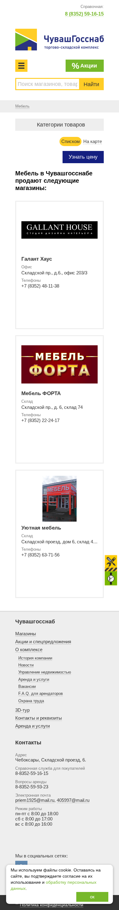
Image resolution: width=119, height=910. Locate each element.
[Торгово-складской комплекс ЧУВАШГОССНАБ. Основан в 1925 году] (59, 39)
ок (92, 896)
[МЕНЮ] (21, 66)
